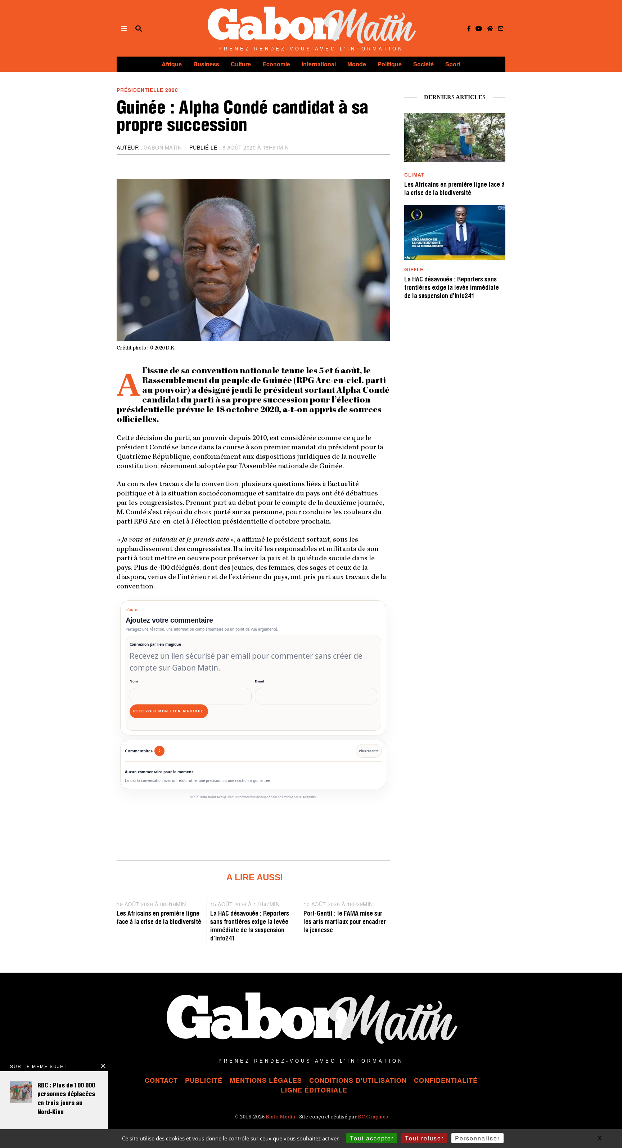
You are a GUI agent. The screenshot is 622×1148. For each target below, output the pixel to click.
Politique (390, 64)
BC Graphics (307, 797)
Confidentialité (446, 1080)
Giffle (414, 269)
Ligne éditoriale (314, 1090)
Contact (161, 1080)
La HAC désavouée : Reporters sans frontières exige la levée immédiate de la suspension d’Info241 (451, 288)
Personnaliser (477, 1138)
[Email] (500, 28)
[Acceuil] (490, 28)
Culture (241, 64)
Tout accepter (372, 1138)
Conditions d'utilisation (358, 1080)
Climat (414, 174)
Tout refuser (424, 1138)
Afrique (172, 64)
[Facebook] (469, 28)
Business (206, 64)
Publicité (203, 1080)
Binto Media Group (213, 797)
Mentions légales (266, 1080)
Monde (356, 64)
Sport (452, 64)
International (319, 64)
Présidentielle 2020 (147, 89)
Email (259, 681)
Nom (134, 681)
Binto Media (280, 1117)
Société (423, 64)
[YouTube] (479, 28)
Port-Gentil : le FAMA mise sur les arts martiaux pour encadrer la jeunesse (344, 922)
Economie (276, 64)
